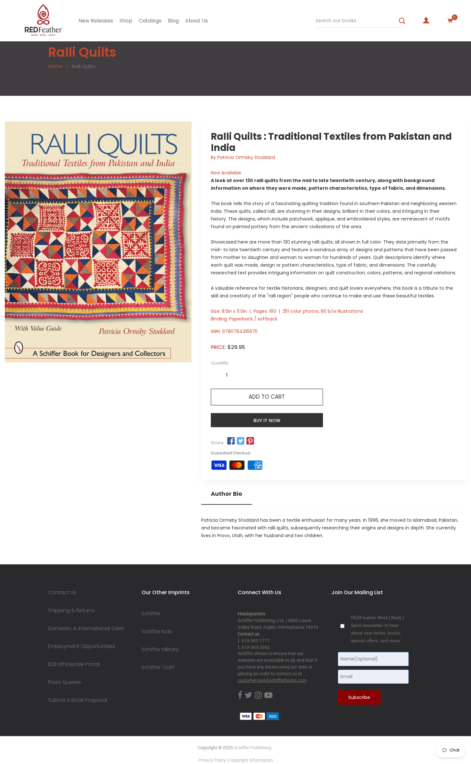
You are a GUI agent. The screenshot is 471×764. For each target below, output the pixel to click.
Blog (173, 20)
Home (55, 66)
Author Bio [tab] (226, 494)
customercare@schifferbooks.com (272, 680)
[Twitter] (248, 695)
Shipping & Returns (71, 610)
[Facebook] (240, 695)
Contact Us (62, 592)
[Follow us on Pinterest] (250, 441)
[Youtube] (268, 695)
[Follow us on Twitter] (240, 441)
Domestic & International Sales (86, 628)
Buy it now (266, 420)
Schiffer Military (160, 649)
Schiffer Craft (158, 667)
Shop (126, 20)
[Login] (426, 20)
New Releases (95, 20)
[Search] (402, 21)
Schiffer (151, 613)
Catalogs (150, 20)
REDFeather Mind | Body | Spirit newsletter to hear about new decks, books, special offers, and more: (377, 629)
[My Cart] (450, 20)
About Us (196, 20)
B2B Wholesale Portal (74, 664)
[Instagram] (258, 695)
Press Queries (64, 682)
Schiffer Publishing (252, 747)
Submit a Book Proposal (77, 700)
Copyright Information (251, 760)
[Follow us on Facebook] (231, 441)
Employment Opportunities (81, 646)
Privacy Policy (212, 760)
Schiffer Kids (157, 631)
